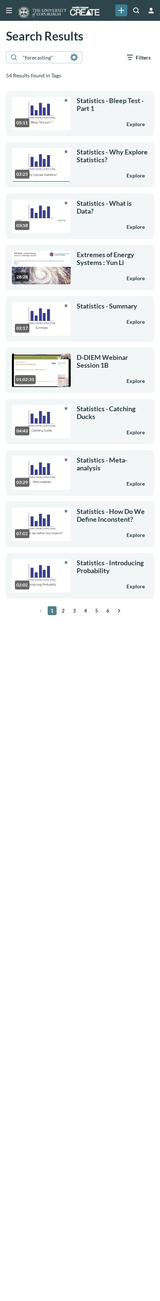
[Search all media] (136, 10)
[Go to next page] (119, 610)
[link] (121, 10)
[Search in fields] (74, 57)
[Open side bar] (9, 10)
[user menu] (151, 10)
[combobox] (43, 57)
